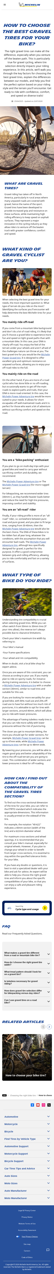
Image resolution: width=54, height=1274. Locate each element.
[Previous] (43, 1026)
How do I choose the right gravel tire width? (23, 963)
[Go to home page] (29, 4)
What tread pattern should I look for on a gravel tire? (22, 973)
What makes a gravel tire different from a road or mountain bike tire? (22, 954)
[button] (27, 908)
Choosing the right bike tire (23, 1095)
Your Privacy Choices (30, 1236)
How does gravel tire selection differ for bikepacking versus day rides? (23, 992)
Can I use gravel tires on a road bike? (20, 1001)
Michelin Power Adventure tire (18, 396)
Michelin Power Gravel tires (26, 738)
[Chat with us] (48, 1250)
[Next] (49, 1026)
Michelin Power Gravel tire (16, 484)
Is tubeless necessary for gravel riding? (21, 982)
